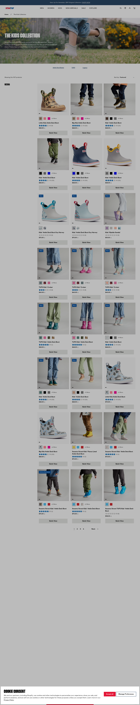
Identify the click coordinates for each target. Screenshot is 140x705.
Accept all (109, 694)
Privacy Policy (9, 700)
